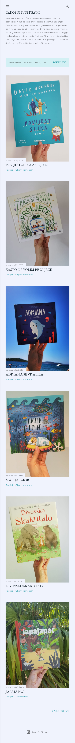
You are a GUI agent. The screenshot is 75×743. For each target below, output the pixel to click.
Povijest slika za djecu (27, 165)
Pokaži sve (59, 62)
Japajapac (15, 691)
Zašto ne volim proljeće (29, 269)
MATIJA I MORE (18, 480)
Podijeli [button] (9, 169)
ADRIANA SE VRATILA (24, 374)
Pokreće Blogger (40, 732)
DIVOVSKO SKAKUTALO (25, 586)
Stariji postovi (60, 711)
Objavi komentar (24, 169)
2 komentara (21, 696)
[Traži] (67, 5)
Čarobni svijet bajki (23, 12)
